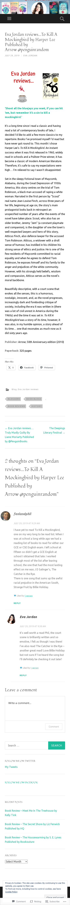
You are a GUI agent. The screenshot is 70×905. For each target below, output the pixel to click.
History (37, 406)
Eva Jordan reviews (28, 389)
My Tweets (11, 766)
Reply (17, 603)
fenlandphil (22, 514)
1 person (29, 596)
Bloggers (14, 399)
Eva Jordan (30, 55)
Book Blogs (33, 399)
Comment (54, 726)
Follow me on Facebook (21, 782)
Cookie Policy (11, 892)
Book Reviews (16, 406)
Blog (14, 389)
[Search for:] (35, 745)
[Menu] (9, 18)
